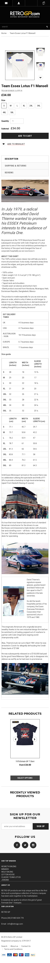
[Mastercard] (15, 955)
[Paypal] (33, 955)
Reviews (9, 172)
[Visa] (3, 955)
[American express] (27, 955)
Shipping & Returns (15, 165)
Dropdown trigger (19, 3)
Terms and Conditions (13, 949)
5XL (12, 112)
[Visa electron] (9, 955)
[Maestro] (21, 955)
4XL (4, 112)
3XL (38, 105)
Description (11, 159)
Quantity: (5, 121)
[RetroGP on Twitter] (24, 845)
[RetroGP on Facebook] (17, 845)
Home (4, 33)
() (43, 3)
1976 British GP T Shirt (25, 761)
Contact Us (26, 946)
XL (24, 105)
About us (14, 946)
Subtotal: (5, 129)
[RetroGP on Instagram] (32, 845)
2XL (31, 105)
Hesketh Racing (18, 483)
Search (4, 946)
